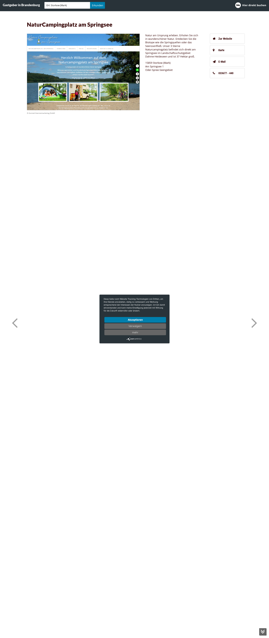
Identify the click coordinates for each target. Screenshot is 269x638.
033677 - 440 (225, 73)
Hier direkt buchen (254, 5)
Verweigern (135, 326)
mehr (135, 332)
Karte (221, 50)
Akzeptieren (135, 319)
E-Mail (222, 61)
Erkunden (97, 5)
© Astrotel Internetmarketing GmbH (41, 113)
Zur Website (225, 38)
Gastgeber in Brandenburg (21, 5)
